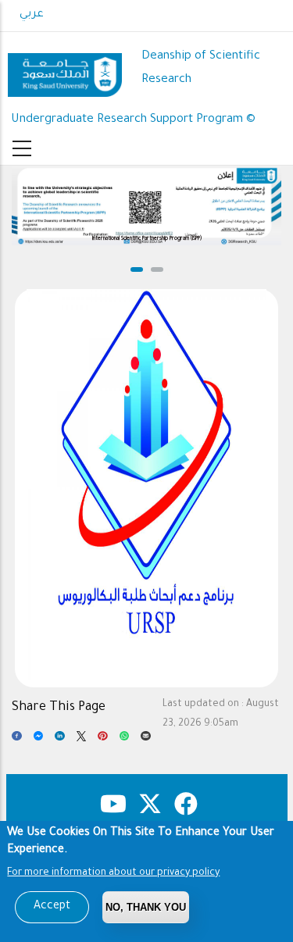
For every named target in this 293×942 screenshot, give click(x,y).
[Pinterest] (103, 740)
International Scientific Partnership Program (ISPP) (147, 239)
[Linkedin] (60, 740)
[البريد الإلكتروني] (146, 740)
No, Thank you (145, 907)
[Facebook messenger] (39, 740)
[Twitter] (82, 740)
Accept (52, 907)
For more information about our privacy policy (113, 873)
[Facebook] (17, 740)
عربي (32, 15)
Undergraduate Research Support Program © (133, 120)
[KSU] (65, 69)
